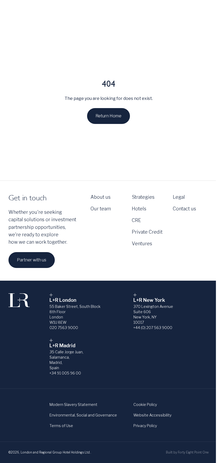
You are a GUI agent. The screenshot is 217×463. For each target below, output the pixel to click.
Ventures (142, 243)
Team (177, 10)
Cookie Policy (145, 404)
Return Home (108, 115)
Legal (179, 197)
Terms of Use (61, 425)
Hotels (139, 208)
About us (18, 10)
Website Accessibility (152, 415)
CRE (136, 220)
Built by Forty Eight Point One (187, 452)
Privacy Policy (145, 425)
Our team (101, 208)
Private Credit (147, 232)
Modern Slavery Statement (73, 404)
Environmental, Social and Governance (83, 415)
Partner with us (31, 259)
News (156, 10)
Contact (200, 10)
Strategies (48, 10)
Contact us (184, 208)
